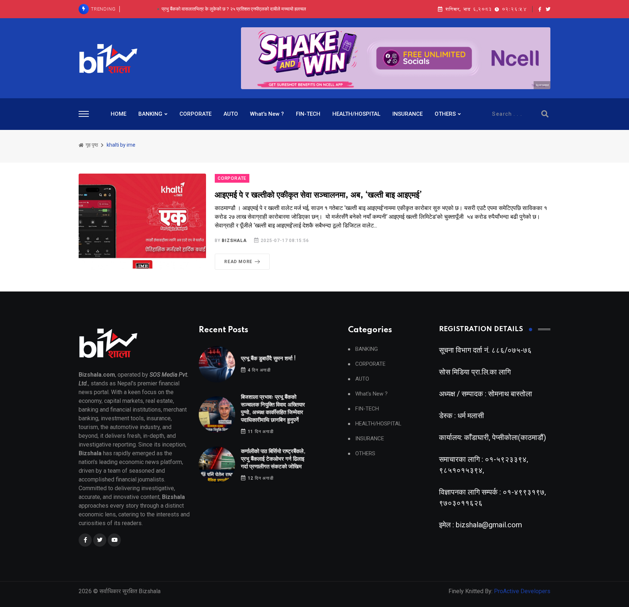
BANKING (150, 114)
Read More (238, 261)
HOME (118, 114)
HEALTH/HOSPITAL (356, 114)
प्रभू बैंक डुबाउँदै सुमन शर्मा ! (268, 359)
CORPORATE (195, 114)
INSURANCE (407, 114)
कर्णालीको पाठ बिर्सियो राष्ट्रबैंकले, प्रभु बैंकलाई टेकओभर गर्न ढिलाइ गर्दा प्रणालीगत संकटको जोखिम (273, 459)
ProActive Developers (522, 591)
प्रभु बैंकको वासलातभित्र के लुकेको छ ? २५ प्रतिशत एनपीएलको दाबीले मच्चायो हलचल (234, 9)
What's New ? (267, 114)
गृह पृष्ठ (91, 145)
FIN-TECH (308, 114)
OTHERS (445, 114)
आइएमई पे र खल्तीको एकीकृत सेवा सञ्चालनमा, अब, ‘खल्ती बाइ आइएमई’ (318, 195)
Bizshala (234, 240)
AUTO (230, 114)
